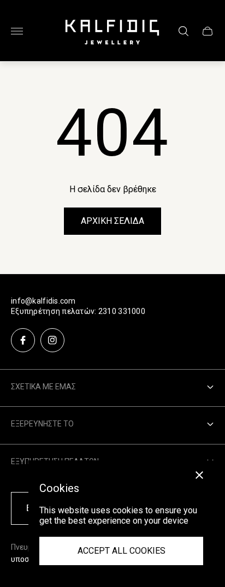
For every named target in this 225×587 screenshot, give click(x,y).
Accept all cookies (121, 551)
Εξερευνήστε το (42, 423)
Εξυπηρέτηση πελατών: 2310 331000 (78, 311)
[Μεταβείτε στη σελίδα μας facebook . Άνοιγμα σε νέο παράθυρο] (23, 340)
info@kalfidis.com (43, 301)
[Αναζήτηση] (183, 31)
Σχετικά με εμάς (43, 386)
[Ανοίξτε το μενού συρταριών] (17, 31)
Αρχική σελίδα (112, 221)
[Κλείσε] (199, 475)
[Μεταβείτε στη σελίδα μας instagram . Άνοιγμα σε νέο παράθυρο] (52, 340)
